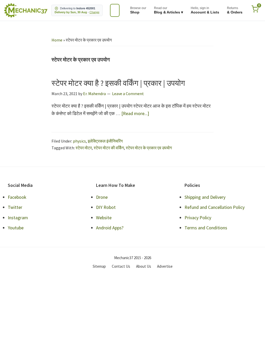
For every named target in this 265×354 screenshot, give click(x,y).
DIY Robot (106, 207)
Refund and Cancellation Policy (215, 207)
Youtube (16, 228)
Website (104, 218)
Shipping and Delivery (205, 197)
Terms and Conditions (206, 228)
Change (94, 12)
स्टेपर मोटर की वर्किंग (109, 147)
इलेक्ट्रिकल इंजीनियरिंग (105, 141)
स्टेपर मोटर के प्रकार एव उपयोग (149, 147)
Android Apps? (109, 228)
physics (79, 141)
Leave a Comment (128, 93)
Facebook (17, 197)
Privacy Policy (198, 218)
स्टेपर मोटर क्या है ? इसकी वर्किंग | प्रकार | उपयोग (118, 83)
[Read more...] (135, 113)
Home (56, 40)
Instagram (18, 218)
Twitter (15, 207)
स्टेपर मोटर (84, 147)
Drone (102, 197)
